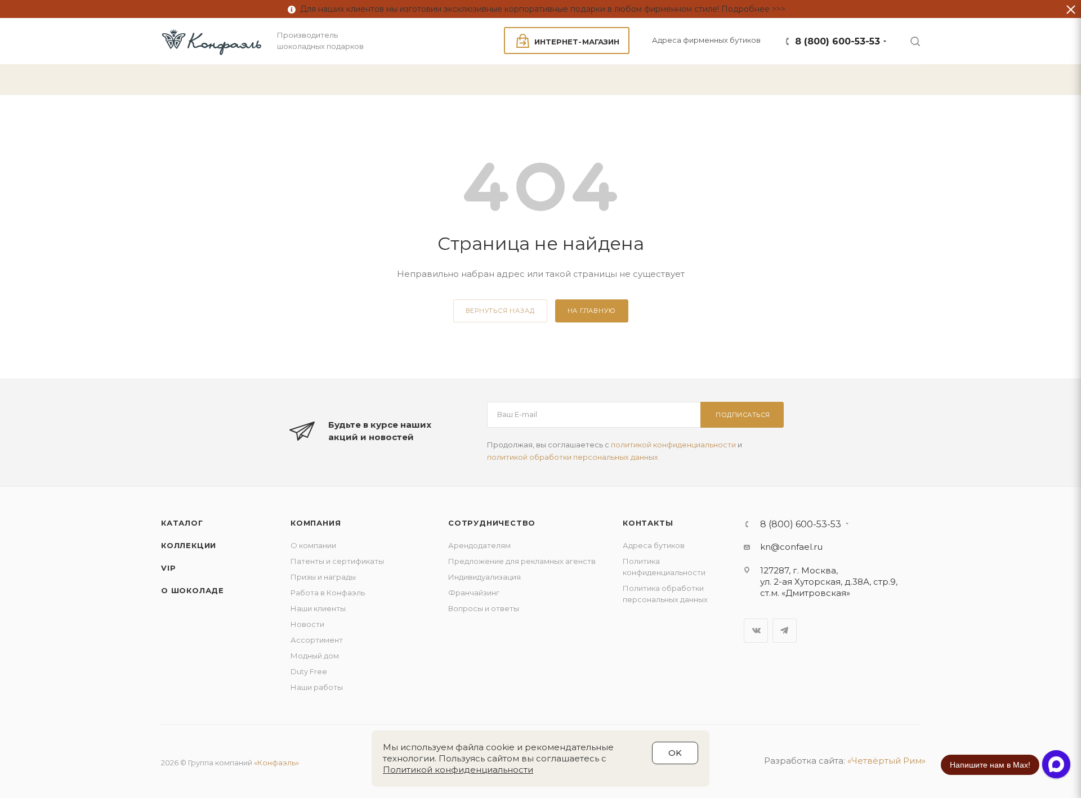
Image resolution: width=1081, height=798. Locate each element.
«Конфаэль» (276, 762)
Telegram (784, 630)
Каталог (182, 522)
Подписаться (743, 415)
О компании (313, 545)
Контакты (648, 522)
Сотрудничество (491, 522)
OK (675, 752)
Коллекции (188, 545)
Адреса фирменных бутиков (706, 39)
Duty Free (309, 671)
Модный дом (315, 655)
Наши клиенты (318, 608)
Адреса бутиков (654, 545)
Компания (316, 522)
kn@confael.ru (791, 546)
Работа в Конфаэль (328, 592)
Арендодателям (479, 545)
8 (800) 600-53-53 (837, 41)
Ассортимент (317, 639)
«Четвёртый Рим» (886, 760)
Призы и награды (323, 576)
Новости (307, 624)
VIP (168, 567)
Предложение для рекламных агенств (522, 561)
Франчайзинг (473, 592)
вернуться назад (500, 311)
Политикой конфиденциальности (458, 769)
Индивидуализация (484, 576)
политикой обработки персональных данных (572, 456)
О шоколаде (192, 590)
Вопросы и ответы (483, 608)
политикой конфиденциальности (673, 444)
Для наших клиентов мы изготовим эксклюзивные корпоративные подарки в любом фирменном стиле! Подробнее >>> (540, 9)
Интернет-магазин (576, 41)
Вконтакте (756, 630)
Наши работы (317, 687)
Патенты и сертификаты (337, 561)
